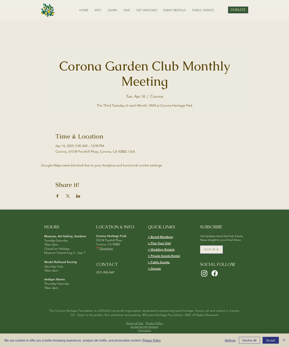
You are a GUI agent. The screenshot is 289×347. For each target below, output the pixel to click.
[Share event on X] (68, 196)
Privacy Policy (154, 323)
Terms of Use (134, 323)
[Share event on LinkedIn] (78, 196)
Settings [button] (230, 340)
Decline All (249, 340)
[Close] (283, 340)
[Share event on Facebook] (57, 196)
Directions (106, 248)
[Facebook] (215, 273)
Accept (270, 340)
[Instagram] (204, 273)
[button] (98, 10)
